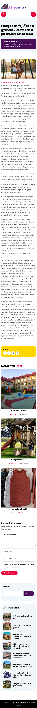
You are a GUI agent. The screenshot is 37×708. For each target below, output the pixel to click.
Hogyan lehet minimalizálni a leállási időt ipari (22, 636)
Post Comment (9, 573)
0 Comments (20, 83)
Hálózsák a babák (18, 509)
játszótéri (5, 279)
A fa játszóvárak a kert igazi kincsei (22, 685)
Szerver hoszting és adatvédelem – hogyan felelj (22, 675)
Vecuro (18, 705)
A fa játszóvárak (19, 459)
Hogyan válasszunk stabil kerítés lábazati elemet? (23, 665)
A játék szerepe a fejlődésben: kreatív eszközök (21, 646)
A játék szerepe (18, 410)
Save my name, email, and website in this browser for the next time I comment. (19, 566)
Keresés (6, 586)
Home (6, 41)
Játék (13, 41)
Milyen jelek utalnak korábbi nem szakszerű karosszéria (22, 656)
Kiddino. (17, 702)
